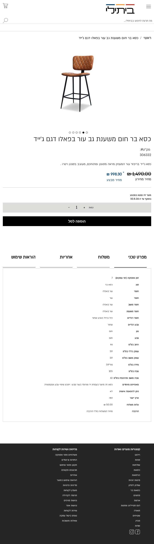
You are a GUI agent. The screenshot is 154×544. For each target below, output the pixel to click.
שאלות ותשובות (69, 520)
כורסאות (136, 475)
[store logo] (125, 9)
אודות (137, 525)
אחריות (66, 257)
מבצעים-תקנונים (69, 470)
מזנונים (137, 495)
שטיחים (136, 515)
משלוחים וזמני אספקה (66, 454)
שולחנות (136, 464)
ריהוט (137, 454)
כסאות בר (135, 490)
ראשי (147, 37)
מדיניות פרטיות (70, 485)
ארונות (137, 500)
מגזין (138, 520)
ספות (137, 459)
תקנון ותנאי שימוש (68, 464)
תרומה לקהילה (69, 495)
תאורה (137, 510)
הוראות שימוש (23, 257)
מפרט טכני (137, 257)
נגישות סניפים (70, 500)
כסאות (137, 470)
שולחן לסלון (134, 485)
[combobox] (77, 21)
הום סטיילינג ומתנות (130, 505)
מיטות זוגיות (134, 480)
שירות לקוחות (70, 510)
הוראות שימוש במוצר (67, 480)
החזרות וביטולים (69, 459)
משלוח (104, 257)
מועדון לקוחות (70, 490)
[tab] (130, 260)
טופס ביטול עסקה (68, 515)
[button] (68, 132)
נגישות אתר (71, 505)
